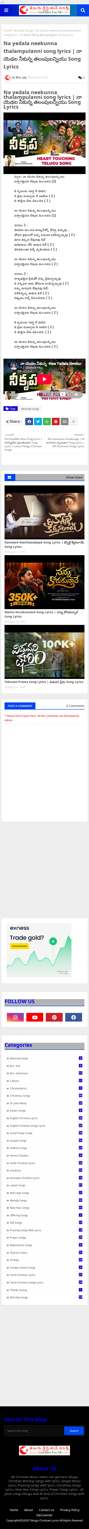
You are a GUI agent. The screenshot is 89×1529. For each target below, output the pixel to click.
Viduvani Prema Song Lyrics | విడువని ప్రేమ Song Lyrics (44, 682)
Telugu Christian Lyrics (44, 1520)
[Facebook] (29, 421)
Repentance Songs (45, 1245)
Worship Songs (23, 30)
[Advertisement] (44, 871)
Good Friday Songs (46, 1133)
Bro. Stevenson (46, 1073)
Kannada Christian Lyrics (46, 1178)
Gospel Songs (46, 1140)
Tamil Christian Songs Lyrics (46, 1282)
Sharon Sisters (46, 1253)
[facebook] (73, 1017)
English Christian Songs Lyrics (46, 1126)
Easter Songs (45, 1110)
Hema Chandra (45, 1155)
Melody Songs (46, 1200)
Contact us (46, 1510)
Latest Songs (46, 1185)
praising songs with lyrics (46, 1230)
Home (7, 30)
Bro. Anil (45, 1066)
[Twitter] (38, 421)
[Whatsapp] (47, 421)
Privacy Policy (69, 1510)
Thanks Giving (45, 1290)
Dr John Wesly (46, 1103)
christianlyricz (45, 1088)
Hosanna (46, 1170)
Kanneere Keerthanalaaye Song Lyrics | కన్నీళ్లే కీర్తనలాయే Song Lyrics (44, 544)
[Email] (64, 421)
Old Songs (46, 1223)
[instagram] (15, 1017)
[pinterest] (54, 1017)
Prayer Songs (46, 1237)
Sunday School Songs (45, 1267)
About (28, 1510)
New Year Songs (46, 1208)
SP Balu (46, 1260)
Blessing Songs (45, 1058)
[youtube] (34, 1017)
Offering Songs (45, 1215)
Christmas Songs (46, 1096)
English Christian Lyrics (46, 1118)
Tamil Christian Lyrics (46, 1275)
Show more (74, 477)
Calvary (46, 1081)
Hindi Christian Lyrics (46, 1163)
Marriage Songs (46, 1193)
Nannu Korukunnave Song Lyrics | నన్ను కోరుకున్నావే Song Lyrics (41, 614)
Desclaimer (45, 1515)
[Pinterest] (56, 421)
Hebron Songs (46, 1148)
